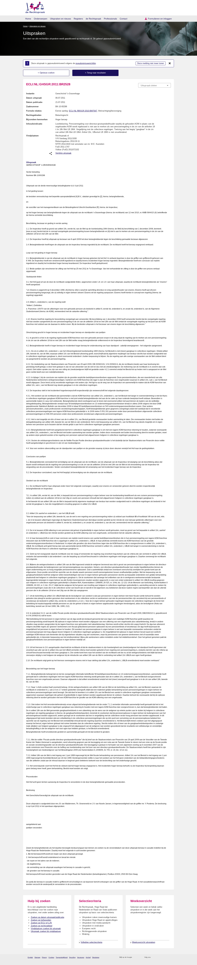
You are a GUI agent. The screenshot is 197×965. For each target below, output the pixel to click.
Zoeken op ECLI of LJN (41, 923)
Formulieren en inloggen (160, 18)
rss (135, 957)
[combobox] (154, 85)
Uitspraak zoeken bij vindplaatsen (46, 931)
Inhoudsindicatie (34, 124)
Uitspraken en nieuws (60, 18)
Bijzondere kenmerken (37, 119)
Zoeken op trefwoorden (41, 920)
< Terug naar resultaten (95, 73)
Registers (78, 18)
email (139, 957)
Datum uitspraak (34, 98)
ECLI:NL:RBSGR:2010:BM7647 (83, 111)
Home (28, 18)
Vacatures (80, 957)
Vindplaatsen (32, 136)
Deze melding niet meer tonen (150, 63)
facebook (157, 957)
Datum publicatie (34, 102)
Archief (88, 957)
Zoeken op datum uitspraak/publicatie (47, 917)
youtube (169, 957)
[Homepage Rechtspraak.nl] (34, 7)
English (30, 957)
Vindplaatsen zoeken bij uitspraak (46, 928)
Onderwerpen (40, 18)
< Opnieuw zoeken (46, 73)
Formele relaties (34, 111)
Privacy (44, 957)
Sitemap (37, 957)
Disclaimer (95, 957)
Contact (123, 18)
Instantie (30, 93)
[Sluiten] (170, 63)
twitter (153, 957)
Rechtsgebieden (33, 115)
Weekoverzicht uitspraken (143, 942)
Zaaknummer (32, 106)
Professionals (110, 18)
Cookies (51, 957)
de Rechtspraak (93, 18)
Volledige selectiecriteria (91, 942)
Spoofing (72, 957)
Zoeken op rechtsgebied (41, 926)
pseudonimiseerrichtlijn (86, 63)
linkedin (165, 957)
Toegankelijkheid (62, 957)
